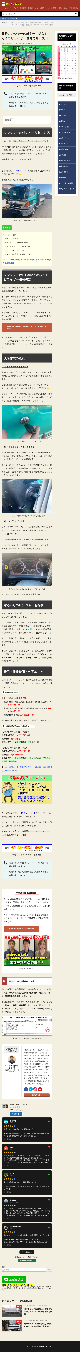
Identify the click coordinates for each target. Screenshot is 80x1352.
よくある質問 (51, 8)
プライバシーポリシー (66, 190)
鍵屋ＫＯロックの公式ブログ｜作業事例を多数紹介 (26, 22)
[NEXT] (74, 44)
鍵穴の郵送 (64, 149)
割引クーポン (65, 161)
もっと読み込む (27, 1252)
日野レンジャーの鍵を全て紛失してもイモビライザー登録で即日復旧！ (32, 25)
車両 (46, 22)
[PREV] (59, 44)
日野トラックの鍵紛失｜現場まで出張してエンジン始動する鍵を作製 (38, 1311)
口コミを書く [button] (16, 1114)
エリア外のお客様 (66, 183)
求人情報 (63, 177)
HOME (5, 22)
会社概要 (23, 8)
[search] (76, 14)
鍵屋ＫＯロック (46, 1346)
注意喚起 (63, 155)
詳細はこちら (36, 1095)
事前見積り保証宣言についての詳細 (21, 929)
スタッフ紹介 (39, 8)
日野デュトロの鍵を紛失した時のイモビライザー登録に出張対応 (38, 1324)
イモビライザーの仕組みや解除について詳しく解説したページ (26, 327)
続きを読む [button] (7, 1139)
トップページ (6, 8)
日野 (52, 22)
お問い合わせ (62, 8)
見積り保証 (73, 8)
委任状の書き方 (65, 166)
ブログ (15, 8)
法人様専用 (64, 172)
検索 (3, 1267)
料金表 (30, 8)
